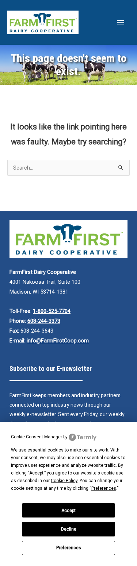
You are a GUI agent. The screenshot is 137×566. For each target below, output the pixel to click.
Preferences (68, 547)
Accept (68, 510)
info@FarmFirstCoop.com (58, 340)
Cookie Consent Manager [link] (36, 436)
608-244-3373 (43, 321)
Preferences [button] (103, 488)
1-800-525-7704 (52, 311)
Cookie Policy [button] (64, 480)
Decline (68, 529)
